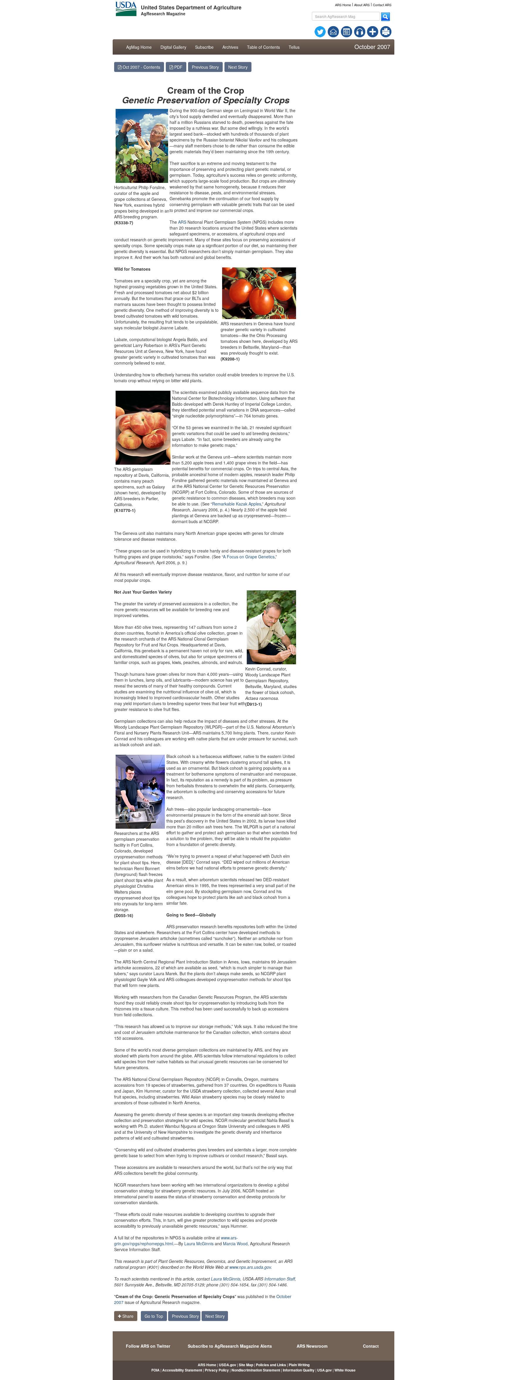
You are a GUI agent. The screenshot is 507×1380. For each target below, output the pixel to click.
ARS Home (343, 4)
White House (345, 1370)
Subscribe (204, 47)
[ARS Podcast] (360, 31)
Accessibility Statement (182, 1370)
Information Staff (279, 1279)
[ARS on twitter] (320, 31)
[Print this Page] (386, 31)
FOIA (155, 1370)
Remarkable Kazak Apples (236, 504)
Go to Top (154, 1316)
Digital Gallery (173, 47)
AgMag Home (139, 47)
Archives (230, 47)
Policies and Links (271, 1364)
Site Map (246, 1364)
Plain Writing (299, 1364)
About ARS (362, 4)
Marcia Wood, (236, 1243)
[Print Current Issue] (383, 32)
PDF (177, 67)
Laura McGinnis (199, 1243)
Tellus (294, 47)
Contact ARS (382, 4)
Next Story (238, 67)
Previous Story (205, 67)
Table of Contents (263, 47)
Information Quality (299, 1370)
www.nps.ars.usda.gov (250, 1267)
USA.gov (324, 1370)
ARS (182, 222)
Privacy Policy (217, 1370)
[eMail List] (333, 31)
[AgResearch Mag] (346, 31)
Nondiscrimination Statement (255, 1370)
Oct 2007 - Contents (140, 67)
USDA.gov (227, 1364)
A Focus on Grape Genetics (249, 557)
